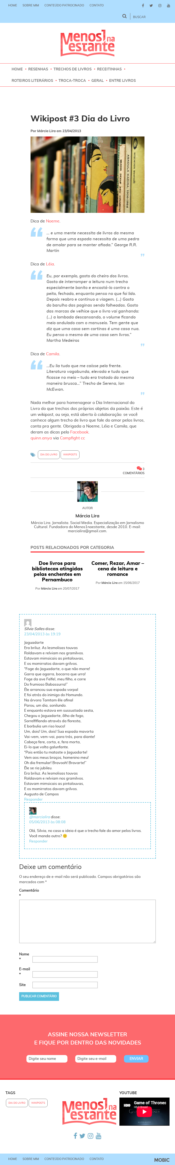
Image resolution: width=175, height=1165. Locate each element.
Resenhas (38, 69)
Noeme (52, 221)
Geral (97, 81)
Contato (97, 5)
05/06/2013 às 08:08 (47, 822)
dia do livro (48, 454)
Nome (24, 956)
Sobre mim (31, 5)
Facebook (79, 432)
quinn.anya (41, 438)
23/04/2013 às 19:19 (42, 634)
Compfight (70, 438)
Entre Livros (122, 81)
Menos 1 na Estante (88, 43)
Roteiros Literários (32, 81)
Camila (52, 354)
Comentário (25, 893)
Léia (50, 264)
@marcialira (39, 817)
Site (22, 985)
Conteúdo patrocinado (64, 5)
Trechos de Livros (73, 69)
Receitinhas (109, 69)
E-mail (24, 971)
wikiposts (70, 454)
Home (12, 5)
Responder (33, 799)
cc (83, 438)
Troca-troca (72, 81)
